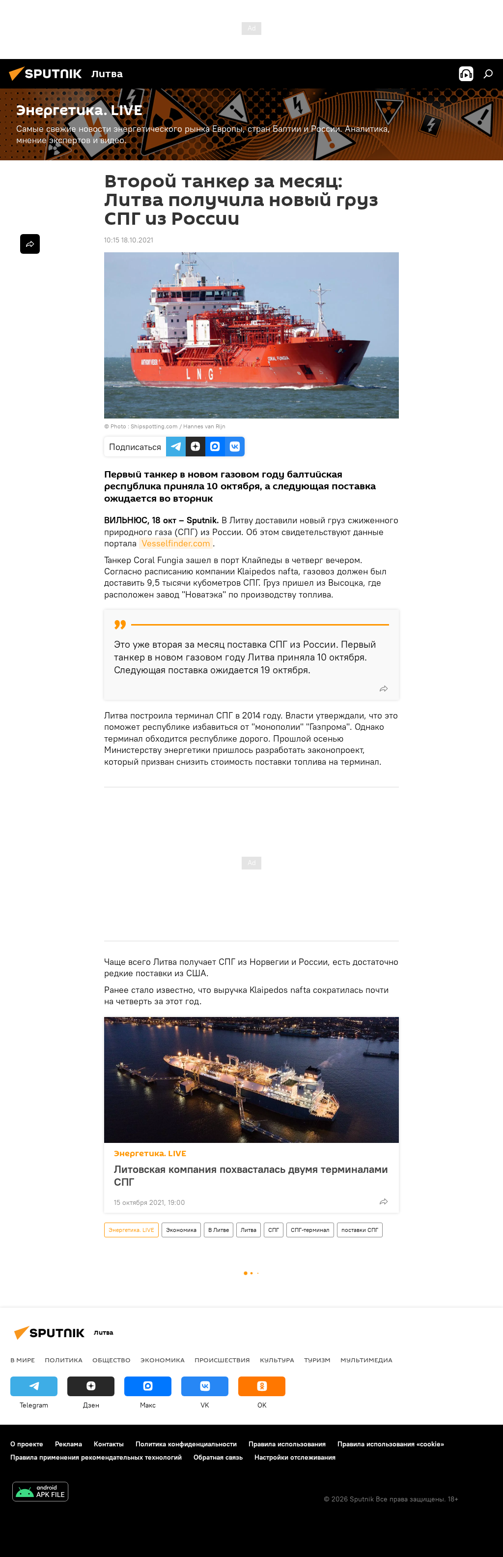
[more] (383, 688)
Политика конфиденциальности (186, 1443)
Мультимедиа (366, 1359)
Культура (277, 1359)
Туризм (317, 1359)
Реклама (68, 1443)
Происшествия (222, 1359)
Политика (64, 1359)
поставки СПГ (359, 1229)
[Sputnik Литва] (48, 82)
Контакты (109, 1443)
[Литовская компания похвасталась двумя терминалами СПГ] (251, 1080)
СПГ (273, 1229)
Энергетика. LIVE (150, 1153)
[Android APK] (40, 1493)
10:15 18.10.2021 (128, 240)
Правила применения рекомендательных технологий (96, 1457)
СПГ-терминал (310, 1229)
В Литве (218, 1229)
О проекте (26, 1443)
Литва (248, 1229)
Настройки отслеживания (294, 1457)
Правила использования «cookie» (390, 1443)
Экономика (181, 1229)
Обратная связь (218, 1457)
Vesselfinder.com (175, 543)
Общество (111, 1359)
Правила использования (287, 1443)
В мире (22, 1359)
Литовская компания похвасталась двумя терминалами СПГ (251, 1175)
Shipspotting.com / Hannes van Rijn (178, 426)
